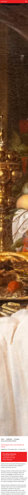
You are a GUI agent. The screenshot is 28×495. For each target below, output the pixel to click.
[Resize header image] (25, 493)
